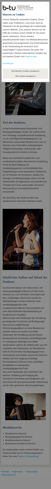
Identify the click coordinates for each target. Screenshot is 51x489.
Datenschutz (31, 56)
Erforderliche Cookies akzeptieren (25, 71)
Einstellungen (8, 63)
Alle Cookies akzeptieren (25, 76)
